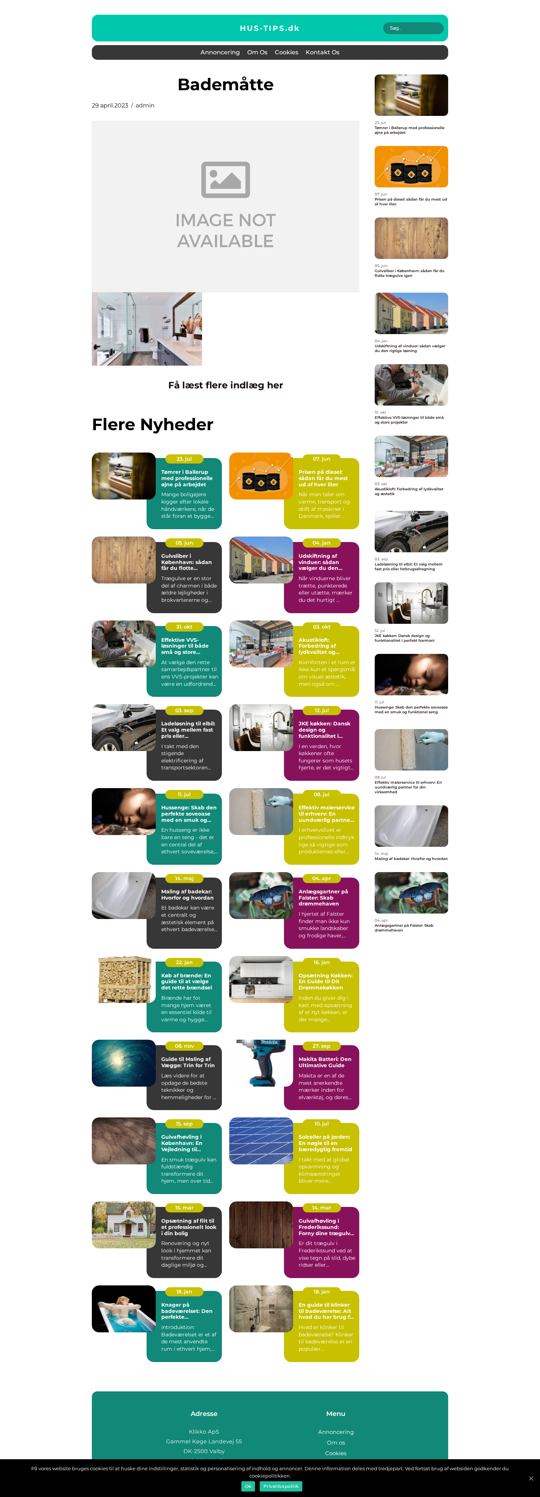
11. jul (184, 794)
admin (145, 105)
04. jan (322, 542)
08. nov (184, 1046)
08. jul (322, 794)
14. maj (184, 878)
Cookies (286, 52)
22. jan (184, 962)
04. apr (321, 878)
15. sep (184, 1123)
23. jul (184, 458)
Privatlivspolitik (281, 1486)
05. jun (184, 542)
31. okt (184, 626)
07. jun (322, 458)
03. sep (184, 710)
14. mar (321, 1207)
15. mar (184, 1207)
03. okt (322, 626)
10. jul (321, 1123)
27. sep (322, 1046)
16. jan (322, 962)
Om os (257, 52)
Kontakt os (322, 52)
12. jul (322, 710)
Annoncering (220, 52)
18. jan (184, 1291)
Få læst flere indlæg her (225, 385)
